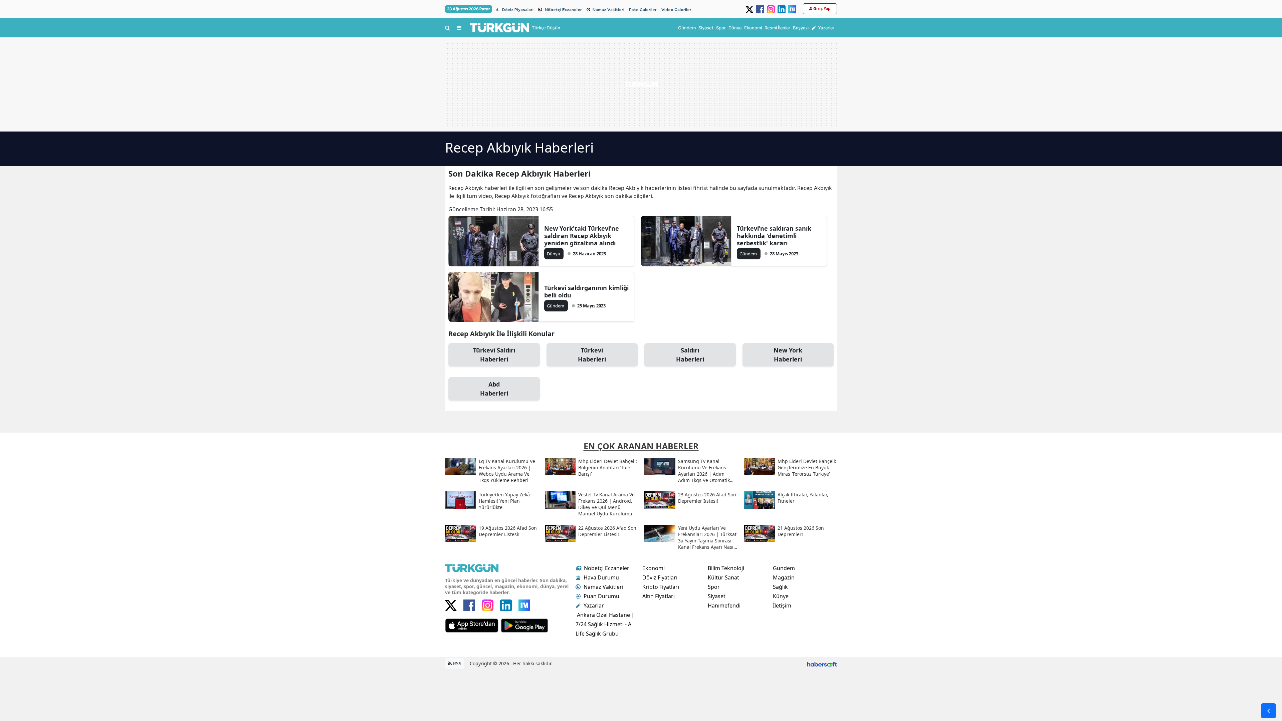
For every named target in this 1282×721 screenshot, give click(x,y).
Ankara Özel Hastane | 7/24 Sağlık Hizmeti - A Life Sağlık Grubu (605, 624)
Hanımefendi (724, 605)
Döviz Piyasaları (517, 10)
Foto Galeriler (643, 10)
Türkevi (592, 354)
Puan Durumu (601, 596)
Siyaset (716, 596)
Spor (714, 586)
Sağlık (780, 586)
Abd (494, 388)
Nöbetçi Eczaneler (563, 10)
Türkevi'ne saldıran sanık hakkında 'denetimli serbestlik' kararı (774, 236)
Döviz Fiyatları (659, 577)
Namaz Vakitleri (608, 10)
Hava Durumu (601, 577)
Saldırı (690, 354)
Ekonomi (653, 568)
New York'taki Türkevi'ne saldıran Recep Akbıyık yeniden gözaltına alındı (581, 236)
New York (788, 354)
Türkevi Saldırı (494, 354)
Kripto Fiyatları (660, 586)
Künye (781, 596)
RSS (456, 663)
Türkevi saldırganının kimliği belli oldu (586, 291)
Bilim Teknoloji (726, 568)
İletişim (782, 605)
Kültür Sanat (723, 577)
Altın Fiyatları (658, 596)
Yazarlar (594, 605)
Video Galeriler (676, 10)
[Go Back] (1268, 710)
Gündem (784, 568)
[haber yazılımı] (822, 663)
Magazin (784, 577)
